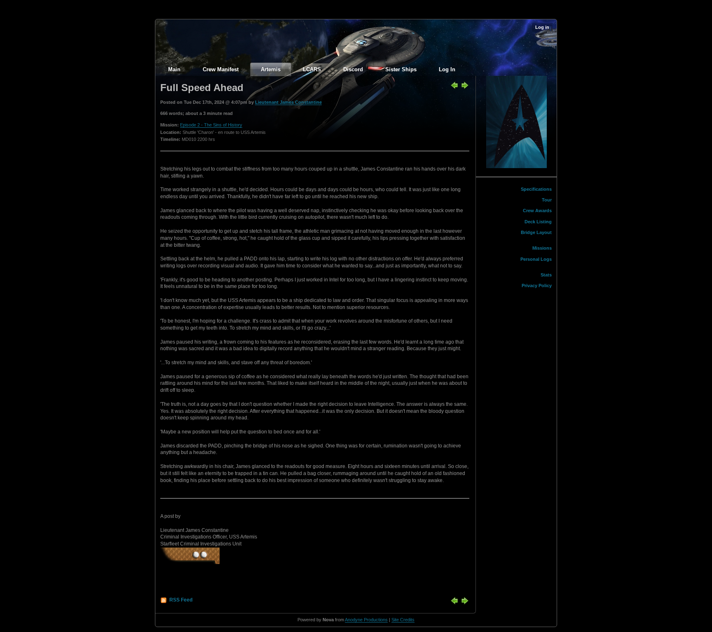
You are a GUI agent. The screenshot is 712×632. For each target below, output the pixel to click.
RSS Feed (180, 600)
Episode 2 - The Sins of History (211, 124)
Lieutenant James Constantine (288, 102)
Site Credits (403, 619)
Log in (542, 27)
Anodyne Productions (366, 619)
